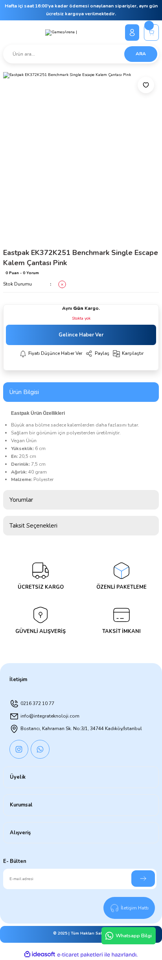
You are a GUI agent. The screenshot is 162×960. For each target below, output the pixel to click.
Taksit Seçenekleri (33, 526)
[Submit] (143, 878)
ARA (141, 54)
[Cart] (151, 32)
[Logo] (61, 32)
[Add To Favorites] (146, 85)
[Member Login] (132, 32)
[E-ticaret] (80, 955)
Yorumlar (21, 500)
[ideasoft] (39, 954)
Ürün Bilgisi (24, 392)
